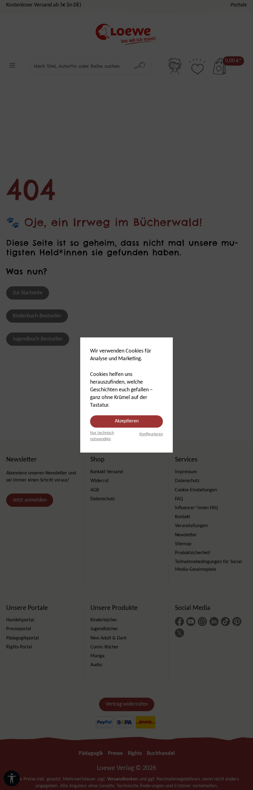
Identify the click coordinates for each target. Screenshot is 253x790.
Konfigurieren (151, 434)
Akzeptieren (127, 421)
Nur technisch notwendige (102, 436)
